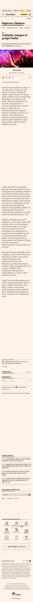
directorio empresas (26, 533)
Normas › (28, 372)
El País (29, 18)
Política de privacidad (22, 586)
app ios (16, 539)
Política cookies (21, 583)
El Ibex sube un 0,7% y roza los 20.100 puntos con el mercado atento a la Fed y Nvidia (15, 473)
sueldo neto (26, 525)
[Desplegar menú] (3, 14)
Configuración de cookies (11, 586)
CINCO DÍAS (16, 70)
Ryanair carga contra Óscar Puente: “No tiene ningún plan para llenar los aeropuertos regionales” (16, 466)
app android (26, 539)
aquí (28, 393)
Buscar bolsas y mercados (11, 489)
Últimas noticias (7, 455)
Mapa (11, 588)
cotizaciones (7, 539)
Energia (21, 28)
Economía (11, 381)
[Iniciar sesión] (30, 14)
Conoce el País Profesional (16, 546)
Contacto (9, 583)
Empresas (4, 381)
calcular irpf (6, 525)
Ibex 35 (4, 10)
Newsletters (19, 588)
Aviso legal (14, 583)
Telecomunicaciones (12, 28)
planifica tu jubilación (7, 533)
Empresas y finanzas (13, 23)
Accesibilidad (6, 588)
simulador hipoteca (16, 525)
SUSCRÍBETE (24, 14)
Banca (3, 28)
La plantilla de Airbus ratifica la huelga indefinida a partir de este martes (16, 459)
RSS (15, 588)
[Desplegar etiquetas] (30, 380)
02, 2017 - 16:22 (18, 72)
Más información (6, 389)
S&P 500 (16, 10)
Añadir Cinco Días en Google (11, 82)
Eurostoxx (10, 498)
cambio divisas (16, 532)
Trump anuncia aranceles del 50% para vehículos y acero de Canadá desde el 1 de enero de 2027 (16, 480)
